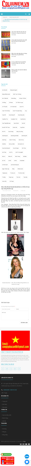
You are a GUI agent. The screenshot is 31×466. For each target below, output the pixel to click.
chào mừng (13, 98)
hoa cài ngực (16, 148)
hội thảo (4, 152)
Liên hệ (4, 421)
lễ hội (15, 160)
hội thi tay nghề (19, 152)
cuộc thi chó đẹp (6, 110)
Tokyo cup (11, 177)
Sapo (24, 441)
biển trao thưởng (17, 94)
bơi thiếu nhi (5, 98)
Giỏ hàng (4, 428)
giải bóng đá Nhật (14, 135)
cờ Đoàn (11, 102)
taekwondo (4, 173)
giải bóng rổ (24, 135)
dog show (22, 127)
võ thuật (12, 181)
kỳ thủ (3, 160)
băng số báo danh (6, 94)
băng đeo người (13, 90)
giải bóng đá (5, 135)
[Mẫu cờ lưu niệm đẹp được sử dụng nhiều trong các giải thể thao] (5, 56)
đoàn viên (15, 127)
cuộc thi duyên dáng (17, 110)
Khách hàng (5, 418)
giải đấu (4, 144)
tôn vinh (18, 177)
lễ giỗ (9, 160)
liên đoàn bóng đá (15, 164)
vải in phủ (4, 181)
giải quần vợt (21, 144)
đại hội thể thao (6, 127)
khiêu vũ (10, 156)
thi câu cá (12, 173)
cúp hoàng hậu (21, 114)
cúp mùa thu (5, 119)
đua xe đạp (11, 131)
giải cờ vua (21, 139)
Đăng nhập (5, 434)
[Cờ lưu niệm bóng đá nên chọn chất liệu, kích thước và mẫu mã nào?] (5, 45)
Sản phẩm (4, 407)
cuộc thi (21, 106)
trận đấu (25, 177)
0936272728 (7, 454)
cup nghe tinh (14, 119)
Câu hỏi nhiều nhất (6, 415)
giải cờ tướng (12, 139)
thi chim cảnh (21, 173)
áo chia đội (4, 90)
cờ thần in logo (19, 102)
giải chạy (4, 139)
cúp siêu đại (23, 119)
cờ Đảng (4, 102)
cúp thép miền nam (6, 123)
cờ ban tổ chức (22, 98)
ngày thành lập (5, 168)
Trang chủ (5, 17)
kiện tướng (17, 156)
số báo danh (20, 168)
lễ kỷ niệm (22, 160)
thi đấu (4, 177)
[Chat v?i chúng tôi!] (27, 462)
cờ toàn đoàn (13, 106)
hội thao (24, 148)
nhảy (13, 168)
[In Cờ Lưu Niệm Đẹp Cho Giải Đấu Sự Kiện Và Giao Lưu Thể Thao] (5, 64)
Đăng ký (4, 431)
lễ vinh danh (5, 164)
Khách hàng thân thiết (14, 17)
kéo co (3, 156)
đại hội (23, 123)
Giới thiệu (4, 404)
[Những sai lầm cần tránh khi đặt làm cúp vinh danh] (5, 73)
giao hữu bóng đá (6, 148)
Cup (26, 110)
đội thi (3, 131)
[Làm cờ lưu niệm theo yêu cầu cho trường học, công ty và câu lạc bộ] (5, 34)
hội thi (10, 152)
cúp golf (4, 114)
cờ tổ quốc (4, 106)
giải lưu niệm (12, 144)
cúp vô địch (16, 123)
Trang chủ (4, 401)
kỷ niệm (25, 156)
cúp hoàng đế (12, 114)
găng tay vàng (19, 131)
